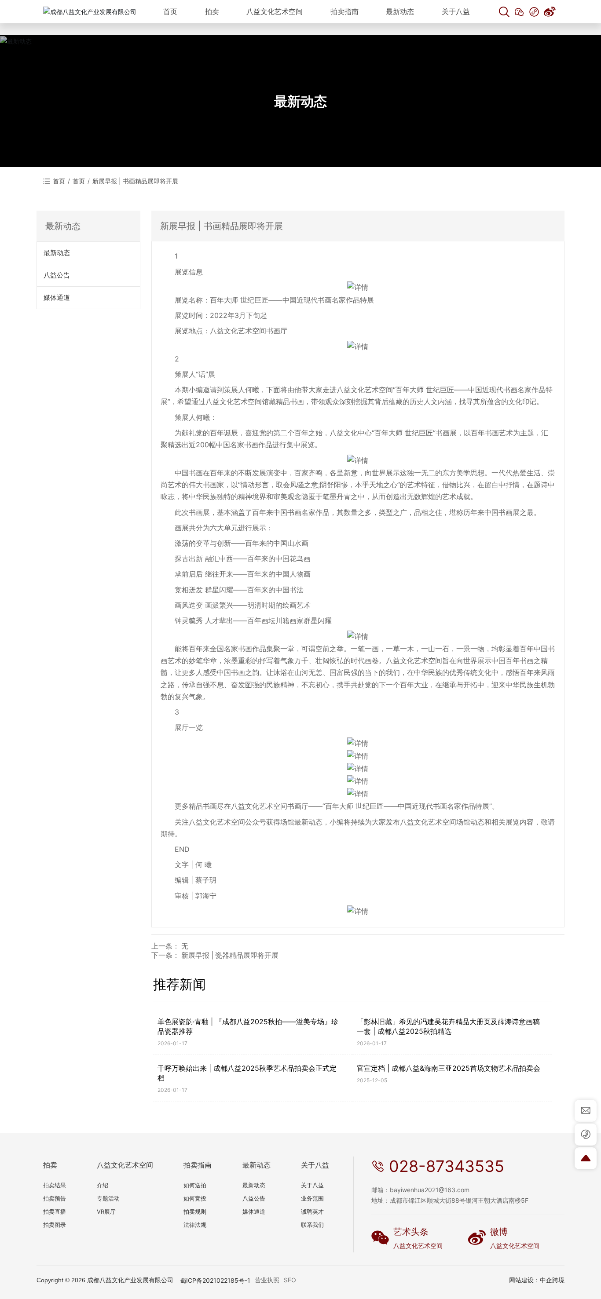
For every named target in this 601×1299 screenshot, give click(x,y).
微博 (499, 1231)
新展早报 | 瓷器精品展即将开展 (230, 955)
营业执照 (267, 1280)
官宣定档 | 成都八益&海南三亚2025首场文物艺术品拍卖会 (448, 1068)
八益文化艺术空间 (418, 1245)
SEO (290, 1280)
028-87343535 (446, 1166)
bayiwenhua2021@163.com (429, 1189)
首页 (79, 181)
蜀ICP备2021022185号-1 (215, 1280)
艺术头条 (411, 1231)
